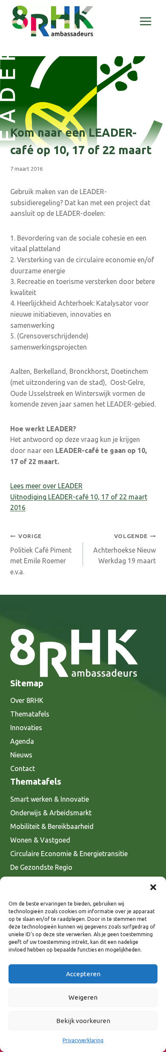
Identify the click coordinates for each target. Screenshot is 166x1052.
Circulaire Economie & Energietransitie (69, 853)
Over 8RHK (26, 700)
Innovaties (26, 727)
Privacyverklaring (83, 1040)
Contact (22, 768)
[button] (153, 887)
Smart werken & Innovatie (49, 799)
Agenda (22, 741)
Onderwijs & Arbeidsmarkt (51, 813)
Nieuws (21, 755)
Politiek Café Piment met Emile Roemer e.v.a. (41, 554)
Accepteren (83, 973)
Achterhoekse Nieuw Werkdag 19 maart (124, 549)
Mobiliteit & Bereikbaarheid (52, 826)
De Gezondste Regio (41, 867)
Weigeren (83, 997)
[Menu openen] (145, 21)
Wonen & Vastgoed (40, 840)
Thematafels (29, 714)
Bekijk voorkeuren (83, 1020)
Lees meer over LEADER (46, 486)
